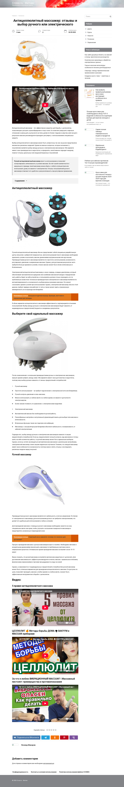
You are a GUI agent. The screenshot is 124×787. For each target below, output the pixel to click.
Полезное (59, 4)
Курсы (79, 4)
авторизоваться (48, 763)
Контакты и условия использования (43, 772)
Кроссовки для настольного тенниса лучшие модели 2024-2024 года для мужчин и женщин (104, 177)
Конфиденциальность (20, 772)
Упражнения (70, 4)
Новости (90, 36)
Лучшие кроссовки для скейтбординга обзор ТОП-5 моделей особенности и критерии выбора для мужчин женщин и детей (99, 116)
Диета (86, 4)
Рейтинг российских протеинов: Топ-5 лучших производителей (97, 162)
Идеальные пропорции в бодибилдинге (101, 147)
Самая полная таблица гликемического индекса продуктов (103, 133)
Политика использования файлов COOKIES (74, 772)
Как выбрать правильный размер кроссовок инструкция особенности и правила (103, 95)
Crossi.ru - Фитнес (23, 3)
